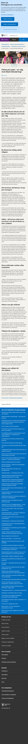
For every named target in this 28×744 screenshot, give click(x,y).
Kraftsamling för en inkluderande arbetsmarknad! (13, 521)
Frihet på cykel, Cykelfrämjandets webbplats (12, 397)
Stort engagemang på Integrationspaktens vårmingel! (14, 579)
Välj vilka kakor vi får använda (10, 29)
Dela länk (5, 75)
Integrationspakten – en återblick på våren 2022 (12, 472)
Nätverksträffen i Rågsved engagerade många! (12, 556)
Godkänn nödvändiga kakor (9, 24)
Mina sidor (4, 678)
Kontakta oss (5, 670)
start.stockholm (5, 708)
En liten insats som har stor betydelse (10, 426)
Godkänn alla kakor (7, 18)
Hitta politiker (5, 674)
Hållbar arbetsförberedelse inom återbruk (11, 462)
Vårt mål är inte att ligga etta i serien (10, 603)
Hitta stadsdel (5, 654)
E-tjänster (4, 658)
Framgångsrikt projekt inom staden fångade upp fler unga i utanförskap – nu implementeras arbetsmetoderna (13, 435)
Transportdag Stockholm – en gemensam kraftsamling (14, 590)
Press (3, 682)
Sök (15, 39)
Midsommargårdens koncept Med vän (10, 536)
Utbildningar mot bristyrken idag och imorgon (12, 592)
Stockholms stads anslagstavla (9, 662)
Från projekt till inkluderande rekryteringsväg (12, 442)
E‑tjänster (5, 39)
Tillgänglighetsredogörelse (8, 690)
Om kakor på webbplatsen (7, 14)
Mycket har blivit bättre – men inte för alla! (11, 538)
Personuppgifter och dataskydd (9, 694)
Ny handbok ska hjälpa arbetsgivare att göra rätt (13, 545)
